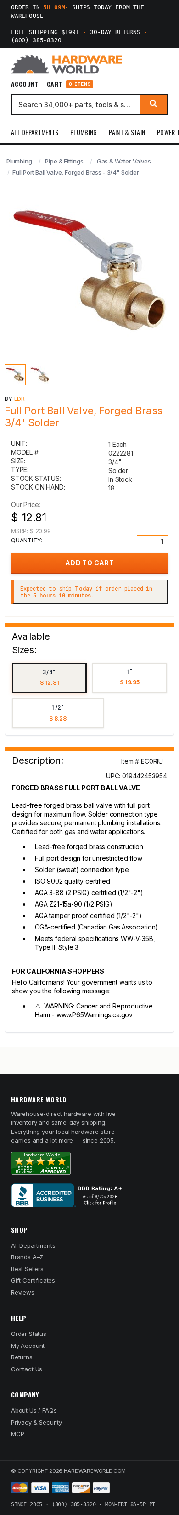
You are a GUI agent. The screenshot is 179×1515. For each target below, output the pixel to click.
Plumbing (83, 132)
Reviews (22, 1292)
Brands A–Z (27, 1257)
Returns (22, 1357)
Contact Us (26, 1369)
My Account (28, 1345)
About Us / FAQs (33, 1410)
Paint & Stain (127, 132)
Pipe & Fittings (64, 161)
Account (25, 84)
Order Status (28, 1333)
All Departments (34, 132)
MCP (17, 1433)
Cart (68, 84)
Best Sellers (27, 1269)
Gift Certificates (33, 1280)
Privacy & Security (36, 1422)
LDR (19, 398)
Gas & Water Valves (124, 161)
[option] (49, 678)
